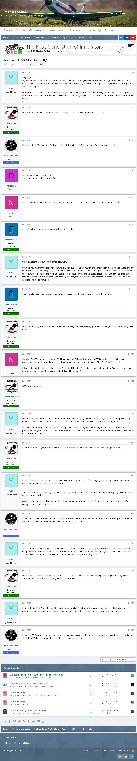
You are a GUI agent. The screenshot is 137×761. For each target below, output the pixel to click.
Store (22, 30)
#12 (132, 413)
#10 (132, 354)
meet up (42, 64)
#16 (132, 543)
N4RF (11, 212)
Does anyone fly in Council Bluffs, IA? (28, 683)
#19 (132, 630)
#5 (133, 197)
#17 (132, 570)
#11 (132, 381)
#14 (132, 475)
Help (120, 750)
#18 (132, 603)
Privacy (113, 750)
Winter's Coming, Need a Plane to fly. (28, 710)
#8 (133, 289)
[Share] (129, 72)
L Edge (12, 713)
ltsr (107, 677)
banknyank (14, 677)
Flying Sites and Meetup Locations (43, 677)
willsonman (11, 239)
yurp (7, 64)
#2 (133, 107)
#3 (133, 140)
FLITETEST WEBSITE (12, 743)
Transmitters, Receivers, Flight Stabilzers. (42, 695)
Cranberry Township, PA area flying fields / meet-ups (36, 674)
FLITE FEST (26, 743)
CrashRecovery (11, 123)
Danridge (11, 185)
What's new (56, 30)
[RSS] (132, 751)
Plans (29, 704)
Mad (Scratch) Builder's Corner (38, 713)
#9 (133, 321)
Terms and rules (100, 750)
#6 (133, 224)
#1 (133, 72)
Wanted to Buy (17, 692)
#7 (133, 257)
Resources (78, 30)
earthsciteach (11, 155)
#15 (132, 513)
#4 (133, 170)
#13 (132, 443)
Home (9, 30)
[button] (43, 30)
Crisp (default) (11, 750)
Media (96, 30)
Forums (36, 30)
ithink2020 (14, 686)
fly (26, 64)
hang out (33, 64)
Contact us (87, 750)
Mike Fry (13, 695)
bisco (108, 695)
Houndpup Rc (111, 686)
